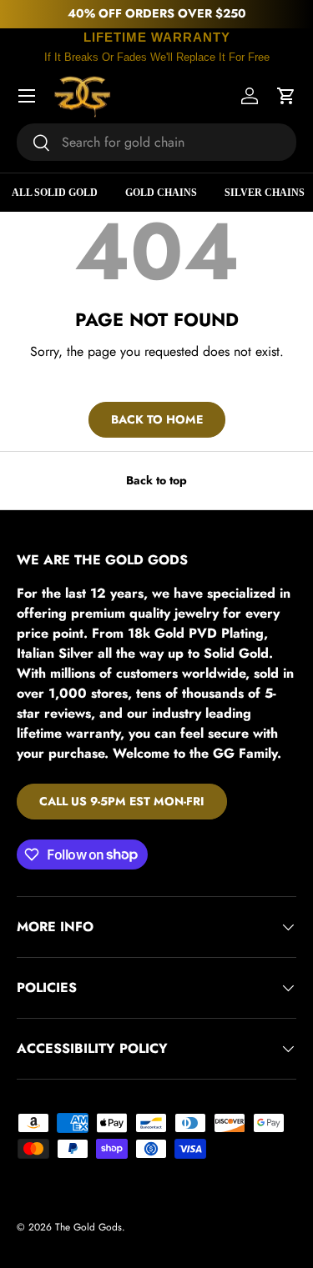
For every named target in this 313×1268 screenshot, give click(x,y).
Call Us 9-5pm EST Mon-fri (121, 801)
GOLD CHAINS (161, 192)
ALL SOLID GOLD (55, 192)
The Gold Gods (88, 1227)
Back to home (157, 419)
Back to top (156, 480)
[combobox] (156, 142)
